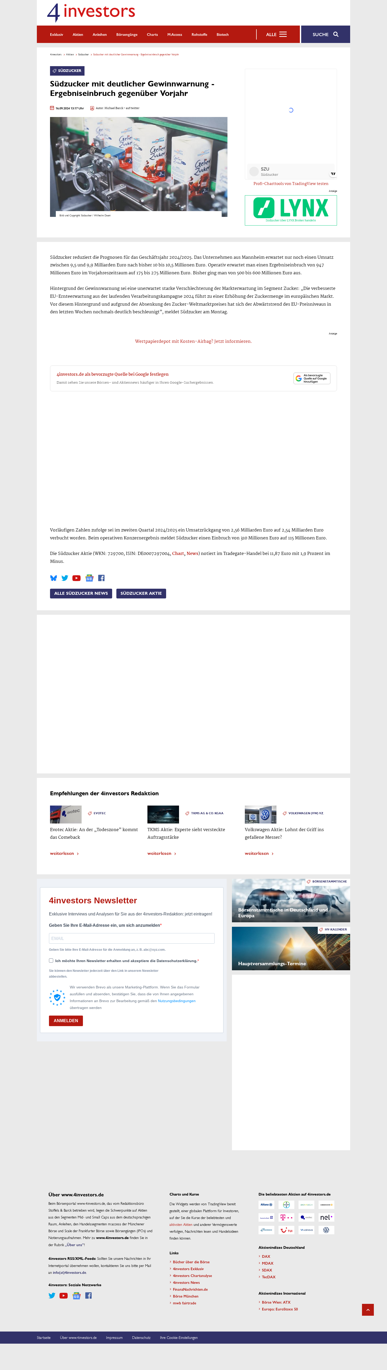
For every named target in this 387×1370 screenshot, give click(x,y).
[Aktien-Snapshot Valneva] (306, 1230)
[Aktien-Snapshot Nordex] (266, 1230)
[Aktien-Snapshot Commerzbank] (326, 1205)
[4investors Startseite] (91, 13)
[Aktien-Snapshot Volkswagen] (326, 1230)
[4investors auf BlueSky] (53, 578)
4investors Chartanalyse (192, 1275)
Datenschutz (141, 1337)
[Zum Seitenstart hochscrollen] (368, 1310)
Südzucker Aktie (141, 593)
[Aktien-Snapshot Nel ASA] (326, 1217)
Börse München (186, 1296)
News (192, 553)
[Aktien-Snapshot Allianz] (266, 1205)
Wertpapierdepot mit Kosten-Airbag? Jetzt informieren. (193, 341)
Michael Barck (114, 108)
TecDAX (269, 1276)
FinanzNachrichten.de (190, 1289)
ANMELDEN (66, 1020)
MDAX (268, 1263)
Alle (271, 34)
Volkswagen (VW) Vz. (306, 813)
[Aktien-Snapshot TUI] (286, 1230)
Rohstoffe (199, 34)
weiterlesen (62, 853)
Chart (178, 553)
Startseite (44, 1337)
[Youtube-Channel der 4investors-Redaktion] (76, 578)
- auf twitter (131, 108)
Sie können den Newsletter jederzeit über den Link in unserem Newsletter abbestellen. (103, 973)
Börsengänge (126, 34)
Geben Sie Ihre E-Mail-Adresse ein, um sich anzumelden (104, 925)
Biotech (223, 34)
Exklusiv (56, 34)
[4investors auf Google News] (89, 578)
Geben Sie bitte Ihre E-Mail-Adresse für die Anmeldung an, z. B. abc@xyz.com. (107, 950)
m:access (174, 34)
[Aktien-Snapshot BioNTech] (306, 1205)
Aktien (78, 34)
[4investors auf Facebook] (101, 578)
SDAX (267, 1270)
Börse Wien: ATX (276, 1302)
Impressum (114, 1337)
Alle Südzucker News (81, 593)
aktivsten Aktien (181, 1224)
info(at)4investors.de (69, 1272)
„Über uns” (74, 1244)
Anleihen (100, 34)
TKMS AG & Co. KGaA (207, 813)
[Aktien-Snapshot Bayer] (286, 1205)
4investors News (186, 1282)
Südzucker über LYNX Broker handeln (291, 220)
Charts (152, 34)
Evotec (100, 813)
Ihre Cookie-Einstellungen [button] (179, 1337)
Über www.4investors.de (78, 1337)
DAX (266, 1256)
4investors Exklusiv (188, 1268)
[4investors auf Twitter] (64, 578)
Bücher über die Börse (191, 1261)
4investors (56, 54)
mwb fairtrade (184, 1302)
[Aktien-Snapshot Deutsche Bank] (266, 1217)
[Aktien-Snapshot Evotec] (306, 1217)
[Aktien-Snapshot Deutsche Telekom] (286, 1217)
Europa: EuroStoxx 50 (280, 1309)
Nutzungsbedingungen (177, 1001)
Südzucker (83, 54)
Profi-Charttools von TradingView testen (291, 184)
